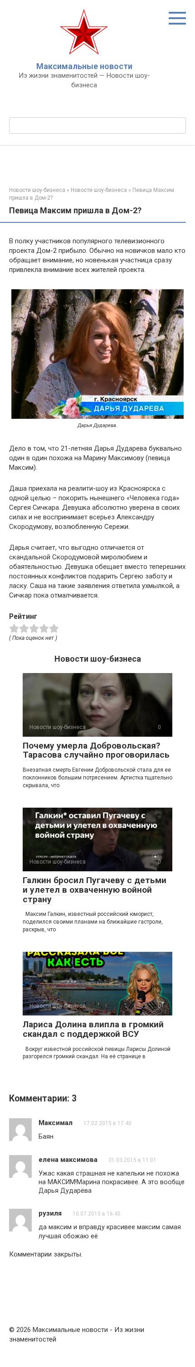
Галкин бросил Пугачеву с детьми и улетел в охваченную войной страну (94, 890)
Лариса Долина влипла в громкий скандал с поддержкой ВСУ (93, 1029)
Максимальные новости (84, 66)
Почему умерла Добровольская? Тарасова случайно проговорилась (96, 750)
